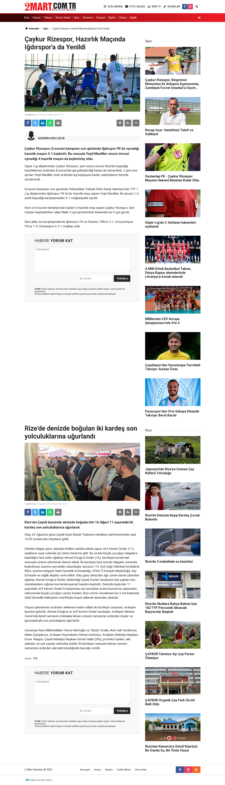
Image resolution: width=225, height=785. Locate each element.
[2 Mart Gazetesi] (50, 6)
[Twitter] (35, 123)
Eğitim (112, 17)
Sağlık (133, 17)
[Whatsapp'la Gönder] (50, 123)
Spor (76, 17)
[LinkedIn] (42, 123)
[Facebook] (28, 123)
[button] (120, 123)
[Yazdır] (58, 123)
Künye (97, 769)
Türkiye (48, 17)
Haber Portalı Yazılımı (41, 780)
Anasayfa (33, 28)
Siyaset (100, 17)
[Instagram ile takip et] (190, 6)
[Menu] (199, 18)
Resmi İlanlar (63, 17)
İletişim (109, 769)
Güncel (36, 17)
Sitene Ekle (141, 769)
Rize (26, 17)
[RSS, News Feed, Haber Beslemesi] (196, 769)
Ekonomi (88, 17)
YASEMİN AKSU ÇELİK (51, 138)
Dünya (122, 17)
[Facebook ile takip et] (184, 6)
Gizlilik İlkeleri (124, 769)
